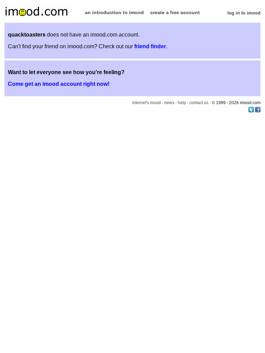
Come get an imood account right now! (58, 84)
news (169, 102)
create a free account (175, 12)
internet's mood (146, 102)
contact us (198, 102)
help (182, 102)
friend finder (150, 46)
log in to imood (244, 13)
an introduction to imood (114, 12)
